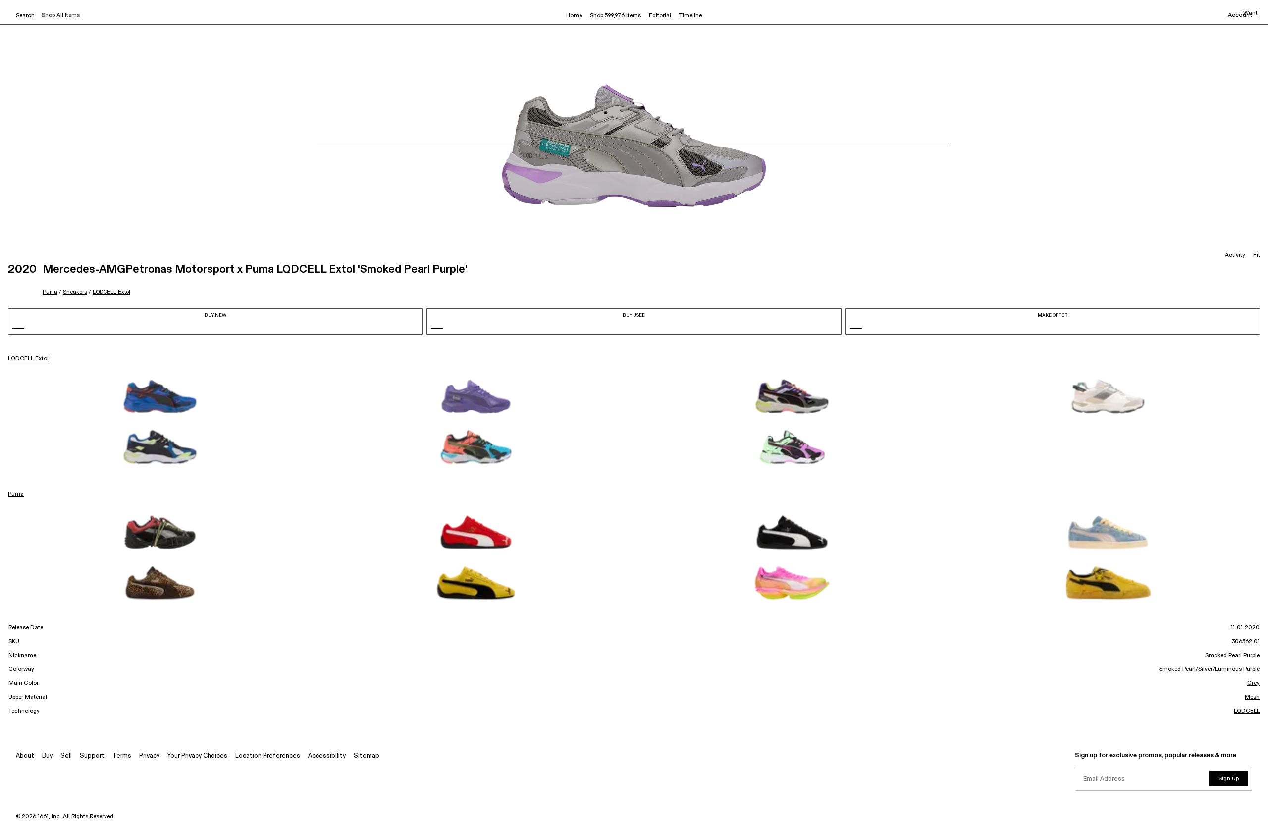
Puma (50, 292)
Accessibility (327, 756)
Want (1250, 13)
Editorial (660, 16)
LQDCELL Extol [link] (28, 359)
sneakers (75, 292)
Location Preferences (267, 756)
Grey (1253, 683)
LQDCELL (1247, 711)
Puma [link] (16, 494)
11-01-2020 (1245, 628)
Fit (1256, 255)
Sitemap (366, 756)
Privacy (149, 756)
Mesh (1252, 697)
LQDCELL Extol (111, 292)
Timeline (690, 16)
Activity (1235, 255)
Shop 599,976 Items (615, 16)
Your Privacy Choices (197, 756)
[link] (160, 396)
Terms (121, 756)
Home (574, 16)
